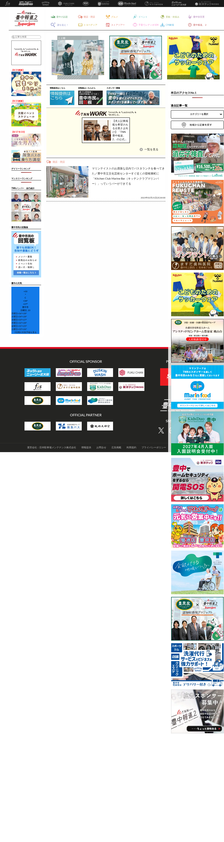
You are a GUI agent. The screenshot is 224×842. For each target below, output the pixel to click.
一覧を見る (151, 149)
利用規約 (131, 447)
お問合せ (101, 447)
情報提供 (86, 447)
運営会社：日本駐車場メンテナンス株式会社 (51, 447)
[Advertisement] (197, 788)
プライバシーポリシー (154, 447)
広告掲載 (116, 447)
